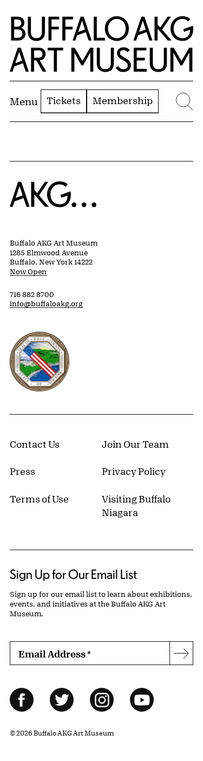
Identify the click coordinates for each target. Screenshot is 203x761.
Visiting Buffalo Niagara (136, 505)
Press (22, 471)
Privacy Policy (134, 471)
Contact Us (35, 443)
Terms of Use (39, 498)
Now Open (28, 271)
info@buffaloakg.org (46, 303)
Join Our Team (135, 443)
